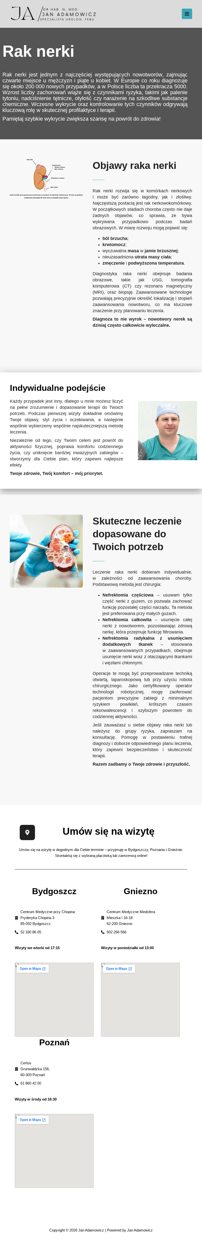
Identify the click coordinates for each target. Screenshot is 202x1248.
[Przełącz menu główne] (187, 14)
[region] (64, 1206)
